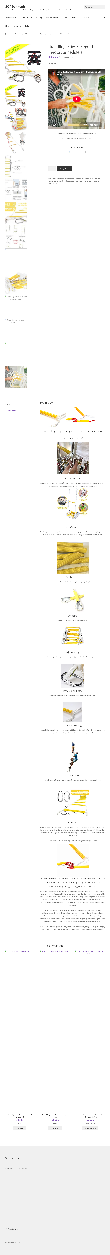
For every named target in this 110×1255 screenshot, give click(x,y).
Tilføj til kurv (64, 169)
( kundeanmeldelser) (67, 57)
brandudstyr (79, 181)
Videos (7, 26)
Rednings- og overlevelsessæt (47, 18)
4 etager (58, 181)
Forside (9, 34)
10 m (53, 181)
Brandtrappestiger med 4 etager (67, 179)
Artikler (73, 18)
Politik (27, 26)
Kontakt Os (17, 26)
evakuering (87, 181)
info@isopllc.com (11, 1229)
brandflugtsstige (68, 181)
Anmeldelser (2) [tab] (10, 410)
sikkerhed (95, 181)
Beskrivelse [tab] (9, 404)
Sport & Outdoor (26, 18)
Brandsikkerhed (10, 18)
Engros (64, 18)
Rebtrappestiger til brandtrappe (24, 34)
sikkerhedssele (53, 183)
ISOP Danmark (15, 6)
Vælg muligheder (90, 1128)
